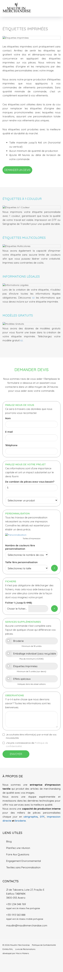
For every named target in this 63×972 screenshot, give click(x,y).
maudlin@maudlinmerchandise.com (26, 925)
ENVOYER (16, 754)
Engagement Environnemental (23, 861)
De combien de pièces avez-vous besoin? (29, 481)
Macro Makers (22, 953)
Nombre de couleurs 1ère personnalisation (20, 547)
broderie (20, 820)
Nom (8, 418)
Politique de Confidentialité (44, 945)
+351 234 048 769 (16, 904)
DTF (42, 816)
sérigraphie (31, 816)
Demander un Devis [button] (17, 170)
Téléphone (11, 445)
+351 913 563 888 (15, 914)
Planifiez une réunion (18, 848)
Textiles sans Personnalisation (23, 867)
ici (33, 297)
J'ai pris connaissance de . (27, 744)
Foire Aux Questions (17, 854)
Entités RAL (8, 949)
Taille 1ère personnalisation (21, 562)
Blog (9, 841)
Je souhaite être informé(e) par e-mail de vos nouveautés (31, 736)
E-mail (9, 431)
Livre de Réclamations (25, 949)
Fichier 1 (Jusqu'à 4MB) (18, 602)
